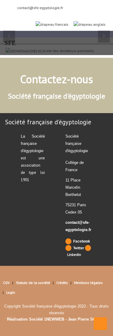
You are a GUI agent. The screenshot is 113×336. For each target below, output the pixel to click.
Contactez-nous (56, 79)
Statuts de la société (33, 282)
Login (10, 292)
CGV (6, 282)
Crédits (62, 282)
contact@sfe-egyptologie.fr (39, 7)
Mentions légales (88, 282)
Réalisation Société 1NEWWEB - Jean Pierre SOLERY (56, 319)
